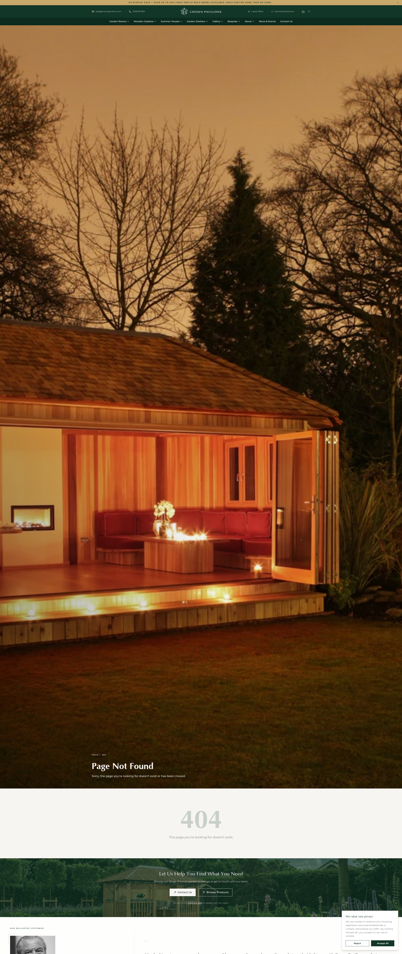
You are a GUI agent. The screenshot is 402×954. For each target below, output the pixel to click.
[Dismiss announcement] (397, 2)
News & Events (267, 21)
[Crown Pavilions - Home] (201, 11)
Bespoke (233, 21)
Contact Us (286, 21)
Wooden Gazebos (144, 21)
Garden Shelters (196, 21)
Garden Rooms (117, 21)
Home (95, 754)
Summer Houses (170, 21)
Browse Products (217, 892)
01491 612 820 (195, 903)
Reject (357, 943)
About (248, 21)
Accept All (382, 943)
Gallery (216, 21)
